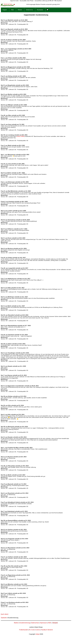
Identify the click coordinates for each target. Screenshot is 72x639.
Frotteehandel (23, 630)
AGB (49, 623)
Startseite (4, 617)
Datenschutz (35, 623)
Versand (55, 623)
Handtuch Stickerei (47, 630)
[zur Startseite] (8, 6)
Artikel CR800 (20, 136)
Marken (16, 623)
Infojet (38, 634)
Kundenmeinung (25, 623)
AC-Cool (31, 630)
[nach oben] (4, 614)
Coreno (37, 630)
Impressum (43, 623)
